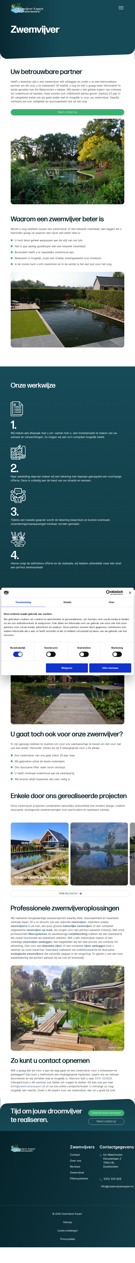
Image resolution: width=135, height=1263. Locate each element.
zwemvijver (78, 922)
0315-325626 (103, 1078)
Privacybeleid (67, 1239)
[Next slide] (130, 857)
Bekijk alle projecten (68, 893)
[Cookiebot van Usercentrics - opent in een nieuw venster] (108, 592)
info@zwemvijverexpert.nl (28, 1086)
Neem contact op (67, 112)
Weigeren (66, 668)
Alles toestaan (110, 668)
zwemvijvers (19, 926)
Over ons (75, 1160)
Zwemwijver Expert (71, 1213)
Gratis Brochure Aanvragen (106, 1113)
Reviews (75, 1166)
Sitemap (67, 1222)
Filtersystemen (79, 1178)
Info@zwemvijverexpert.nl (117, 1186)
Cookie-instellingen (67, 1230)
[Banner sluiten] (130, 593)
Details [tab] (68, 602)
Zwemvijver (77, 1172)
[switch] (51, 654)
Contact (75, 1154)
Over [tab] (111, 602)
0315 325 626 (112, 1178)
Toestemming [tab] (23, 602)
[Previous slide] (122, 857)
